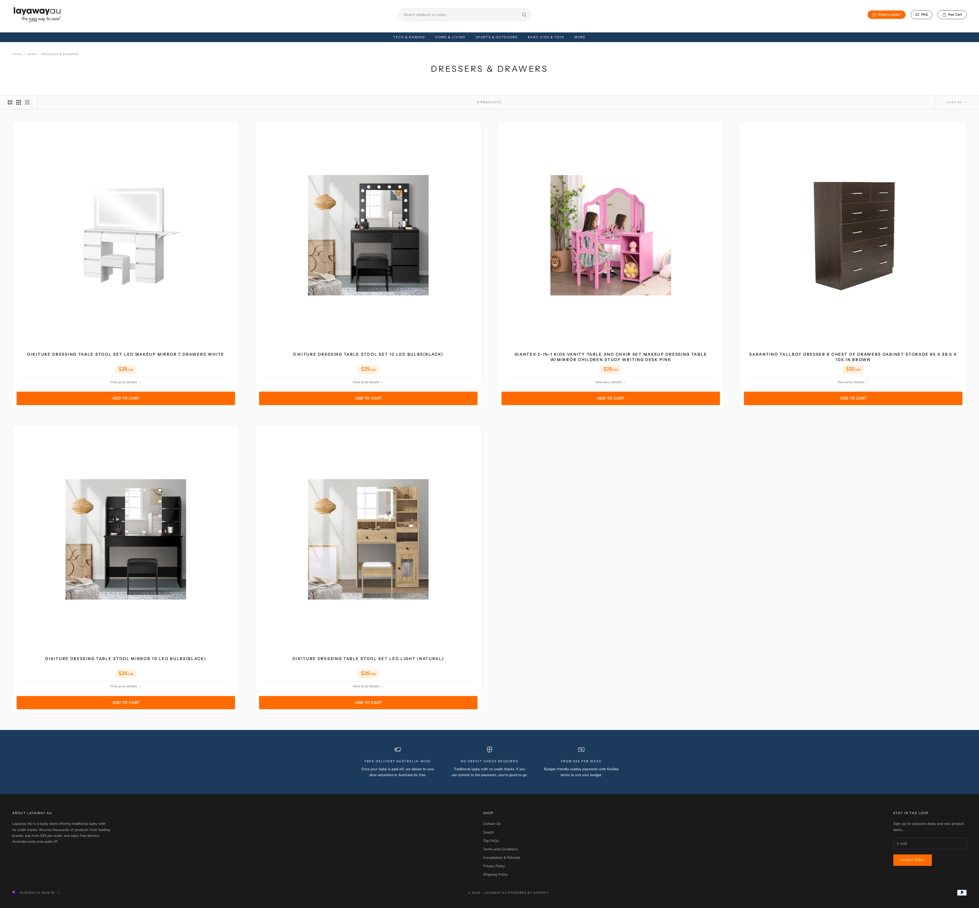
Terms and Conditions (500, 849)
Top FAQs (491, 840)
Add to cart (125, 398)
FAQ (924, 14)
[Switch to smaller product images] (18, 102)
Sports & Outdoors (497, 37)
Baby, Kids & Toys (546, 37)
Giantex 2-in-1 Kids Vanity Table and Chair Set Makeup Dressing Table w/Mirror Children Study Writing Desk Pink (610, 357)
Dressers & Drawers (60, 54)
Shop (31, 54)
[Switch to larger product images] (10, 102)
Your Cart (955, 14)
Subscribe (912, 860)
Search (488, 832)
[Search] (524, 14)
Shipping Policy (495, 874)
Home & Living (450, 37)
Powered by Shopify (528, 892)
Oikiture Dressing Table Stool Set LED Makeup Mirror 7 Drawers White (125, 354)
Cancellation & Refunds (501, 857)
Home (17, 54)
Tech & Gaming (409, 37)
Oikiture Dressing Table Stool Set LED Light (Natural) (368, 658)
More (580, 37)
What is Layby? (889, 14)
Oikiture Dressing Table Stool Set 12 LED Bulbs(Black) (368, 354)
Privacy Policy (494, 866)
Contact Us (492, 823)
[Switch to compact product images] (27, 102)
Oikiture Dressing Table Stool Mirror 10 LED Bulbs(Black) (125, 658)
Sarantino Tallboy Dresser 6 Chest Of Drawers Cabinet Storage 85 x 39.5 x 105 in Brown (853, 357)
